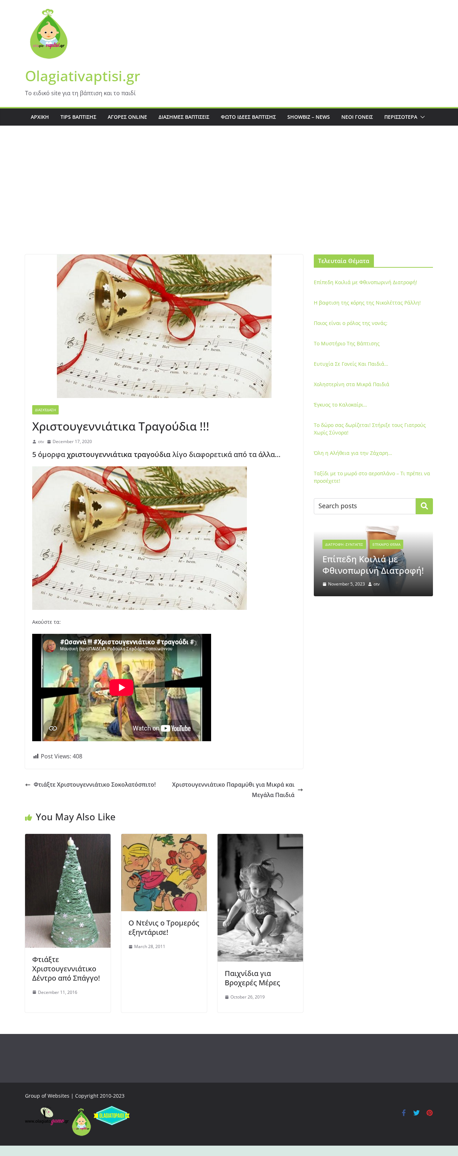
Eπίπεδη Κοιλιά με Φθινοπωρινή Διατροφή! (365, 282)
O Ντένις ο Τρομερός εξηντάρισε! (163, 927)
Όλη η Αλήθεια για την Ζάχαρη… (353, 453)
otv (41, 441)
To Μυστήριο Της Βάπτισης (347, 343)
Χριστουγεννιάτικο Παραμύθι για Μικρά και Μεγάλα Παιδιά (233, 790)
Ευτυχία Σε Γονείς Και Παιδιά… (351, 363)
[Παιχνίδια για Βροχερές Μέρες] (260, 839)
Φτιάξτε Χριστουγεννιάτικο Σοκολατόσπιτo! (95, 784)
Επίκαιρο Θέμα (386, 544)
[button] (421, 117)
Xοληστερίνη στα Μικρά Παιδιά (351, 384)
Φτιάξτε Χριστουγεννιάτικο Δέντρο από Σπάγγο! (66, 969)
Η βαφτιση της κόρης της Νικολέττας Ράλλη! (367, 302)
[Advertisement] (229, 201)
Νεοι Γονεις (357, 116)
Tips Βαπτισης (78, 116)
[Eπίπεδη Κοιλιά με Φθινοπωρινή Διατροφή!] (373, 530)
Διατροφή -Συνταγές (344, 544)
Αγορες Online (127, 116)
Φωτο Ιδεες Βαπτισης (248, 116)
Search (424, 506)
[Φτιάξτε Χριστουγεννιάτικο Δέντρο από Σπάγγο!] (68, 839)
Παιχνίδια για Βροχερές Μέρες (252, 977)
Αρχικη (40, 116)
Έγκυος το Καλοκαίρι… (340, 404)
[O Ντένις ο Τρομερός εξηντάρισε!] (164, 839)
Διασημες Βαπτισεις (184, 116)
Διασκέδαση (45, 409)
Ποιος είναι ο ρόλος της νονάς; (351, 323)
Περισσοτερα (400, 116)
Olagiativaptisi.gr (82, 76)
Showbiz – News (308, 116)
